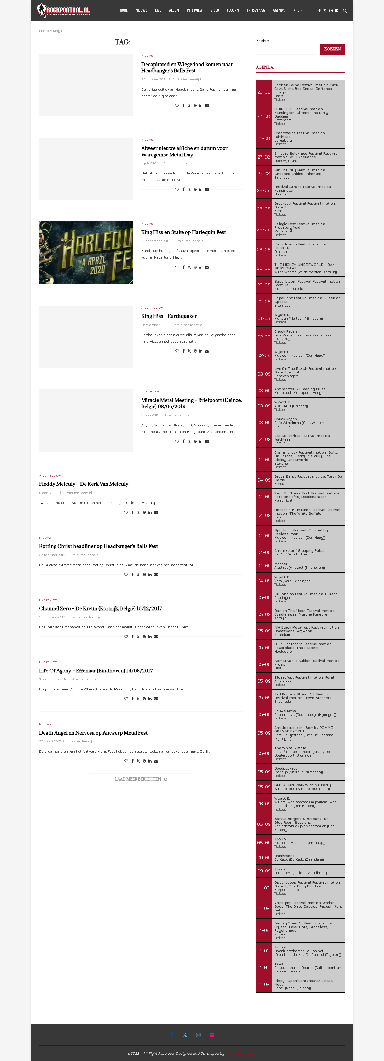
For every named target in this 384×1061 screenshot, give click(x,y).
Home (124, 10)
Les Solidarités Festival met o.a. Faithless (302, 437)
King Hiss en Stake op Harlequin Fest (183, 232)
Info (296, 10)
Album (174, 10)
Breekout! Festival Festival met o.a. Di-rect (305, 205)
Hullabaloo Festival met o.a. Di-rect (306, 593)
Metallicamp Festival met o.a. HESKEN (300, 246)
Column (233, 10)
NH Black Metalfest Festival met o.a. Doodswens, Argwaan (307, 629)
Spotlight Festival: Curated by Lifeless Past (301, 532)
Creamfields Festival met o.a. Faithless (300, 135)
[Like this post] (177, 105)
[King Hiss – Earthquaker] (86, 337)
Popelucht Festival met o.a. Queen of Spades (307, 300)
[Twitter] (325, 10)
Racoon (280, 947)
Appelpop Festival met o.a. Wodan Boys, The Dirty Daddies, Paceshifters (308, 904)
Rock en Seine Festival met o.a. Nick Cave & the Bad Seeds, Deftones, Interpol (306, 88)
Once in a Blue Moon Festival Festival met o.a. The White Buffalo (307, 511)
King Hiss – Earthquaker (169, 316)
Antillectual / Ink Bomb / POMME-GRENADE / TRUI (304, 729)
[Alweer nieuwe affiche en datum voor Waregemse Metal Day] (86, 169)
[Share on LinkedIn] (200, 105)
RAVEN (280, 839)
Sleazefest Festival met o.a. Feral (304, 677)
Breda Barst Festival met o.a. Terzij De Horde (308, 478)
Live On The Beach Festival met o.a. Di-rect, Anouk (305, 370)
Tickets (280, 99)
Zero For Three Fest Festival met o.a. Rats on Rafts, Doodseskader (307, 495)
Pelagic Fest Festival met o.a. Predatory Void (300, 225)
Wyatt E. (282, 314)
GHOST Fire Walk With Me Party (302, 785)
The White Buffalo (290, 748)
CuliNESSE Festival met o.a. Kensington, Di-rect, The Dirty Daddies (301, 112)
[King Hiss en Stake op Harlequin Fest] (86, 252)
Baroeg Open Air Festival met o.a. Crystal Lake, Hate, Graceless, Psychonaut (303, 927)
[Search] (344, 10)
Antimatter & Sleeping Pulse (300, 388)
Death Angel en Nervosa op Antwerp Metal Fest (93, 733)
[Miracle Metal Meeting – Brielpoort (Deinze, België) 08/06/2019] (86, 420)
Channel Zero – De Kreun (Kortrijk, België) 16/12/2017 (100, 608)
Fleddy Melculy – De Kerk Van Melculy (84, 484)
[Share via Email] (207, 105)
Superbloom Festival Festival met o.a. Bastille (307, 283)
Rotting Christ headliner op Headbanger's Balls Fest (98, 546)
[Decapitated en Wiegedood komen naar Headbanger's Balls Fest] (86, 85)
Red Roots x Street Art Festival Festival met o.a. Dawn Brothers (302, 696)
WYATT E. (282, 402)
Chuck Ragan (285, 331)
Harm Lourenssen (240, 1053)
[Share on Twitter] (189, 105)
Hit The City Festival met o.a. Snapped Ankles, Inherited (300, 172)
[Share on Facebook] (184, 105)
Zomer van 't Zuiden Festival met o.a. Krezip (307, 662)
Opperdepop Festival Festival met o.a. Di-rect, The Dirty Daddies (307, 884)
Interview (195, 10)
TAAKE (280, 964)
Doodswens (284, 855)
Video (215, 10)
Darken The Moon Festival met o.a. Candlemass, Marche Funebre (304, 612)
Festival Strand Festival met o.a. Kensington (303, 188)
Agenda (279, 10)
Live (158, 10)
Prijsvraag (256, 10)
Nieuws (141, 10)
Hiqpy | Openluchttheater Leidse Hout (303, 982)
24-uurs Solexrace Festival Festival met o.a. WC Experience (305, 155)
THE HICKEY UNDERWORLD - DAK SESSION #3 (304, 266)
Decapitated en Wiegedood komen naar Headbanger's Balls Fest (187, 67)
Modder (280, 563)
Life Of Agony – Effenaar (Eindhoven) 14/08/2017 (96, 670)
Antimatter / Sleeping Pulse (299, 550)
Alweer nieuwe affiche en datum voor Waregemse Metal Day (184, 151)
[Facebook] (319, 10)
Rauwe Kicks (285, 710)
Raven (279, 869)
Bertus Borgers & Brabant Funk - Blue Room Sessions (303, 820)
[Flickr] (336, 10)
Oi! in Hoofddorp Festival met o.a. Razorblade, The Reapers (303, 646)
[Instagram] (331, 10)
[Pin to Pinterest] (195, 105)
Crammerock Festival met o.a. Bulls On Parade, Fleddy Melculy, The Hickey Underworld (306, 456)
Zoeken (262, 40)
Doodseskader (286, 768)
